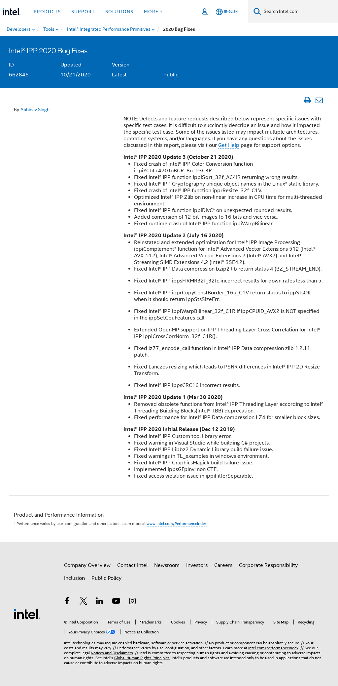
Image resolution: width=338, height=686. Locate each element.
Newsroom (167, 565)
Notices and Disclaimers (112, 652)
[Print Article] (307, 100)
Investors (197, 565)
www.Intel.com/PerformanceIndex (177, 523)
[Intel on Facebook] (67, 602)
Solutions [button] (119, 12)
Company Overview (87, 565)
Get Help (228, 145)
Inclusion (74, 578)
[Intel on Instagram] (132, 602)
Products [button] (47, 12)
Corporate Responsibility (268, 565)
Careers (223, 565)
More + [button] (153, 12)
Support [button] (83, 12)
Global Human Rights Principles (142, 657)
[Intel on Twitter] (83, 602)
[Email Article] (319, 100)
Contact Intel (132, 565)
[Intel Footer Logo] (27, 613)
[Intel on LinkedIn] (99, 602)
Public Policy (106, 578)
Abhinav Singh (35, 109)
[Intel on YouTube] (116, 602)
